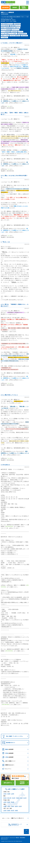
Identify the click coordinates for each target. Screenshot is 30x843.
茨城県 (21, 798)
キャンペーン (8, 768)
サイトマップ (12, 837)
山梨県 (4, 802)
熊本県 (12, 810)
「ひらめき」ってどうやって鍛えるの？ (12, 42)
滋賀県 (16, 806)
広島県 (4, 810)
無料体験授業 (5, 7)
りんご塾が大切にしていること (10, 394)
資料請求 (15, 7)
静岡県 (8, 802)
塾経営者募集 (22, 837)
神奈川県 (9, 798)
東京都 (4, 798)
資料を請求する (8, 782)
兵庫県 (4, 806)
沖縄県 (16, 810)
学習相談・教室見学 (24, 7)
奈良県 (20, 806)
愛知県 (12, 802)
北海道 (4, 793)
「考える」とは (6, 241)
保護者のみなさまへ (9, 764)
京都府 (12, 806)
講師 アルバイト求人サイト (13, 818)
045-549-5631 (9, 526)
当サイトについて (4, 838)
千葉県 (17, 798)
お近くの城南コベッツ (10, 761)
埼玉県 (13, 798)
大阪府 (8, 806)
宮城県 (8, 793)
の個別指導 (9, 749)
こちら (8, 106)
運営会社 (17, 837)
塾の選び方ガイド (10, 742)
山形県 (12, 793)
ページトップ (26, 832)
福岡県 (8, 810)
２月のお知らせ (6, 464)
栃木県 (24, 798)
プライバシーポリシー (5, 837)
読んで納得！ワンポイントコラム (14, 736)
